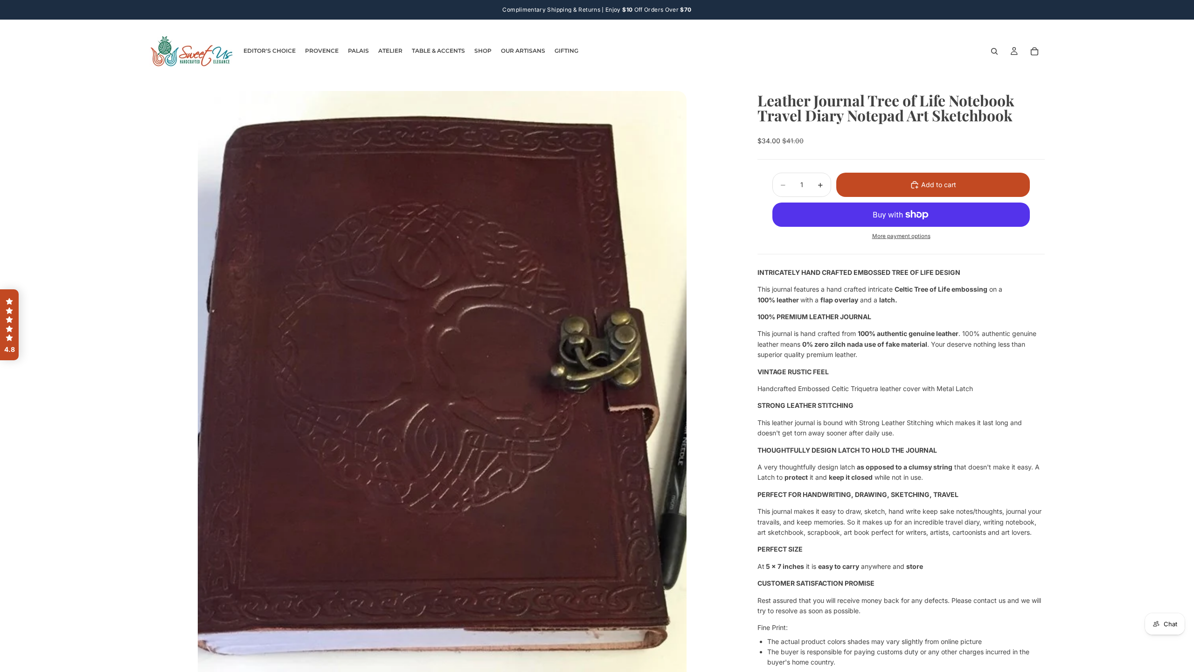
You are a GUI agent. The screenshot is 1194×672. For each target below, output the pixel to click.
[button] (9, 324)
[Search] (994, 51)
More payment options (901, 236)
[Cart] (1034, 51)
